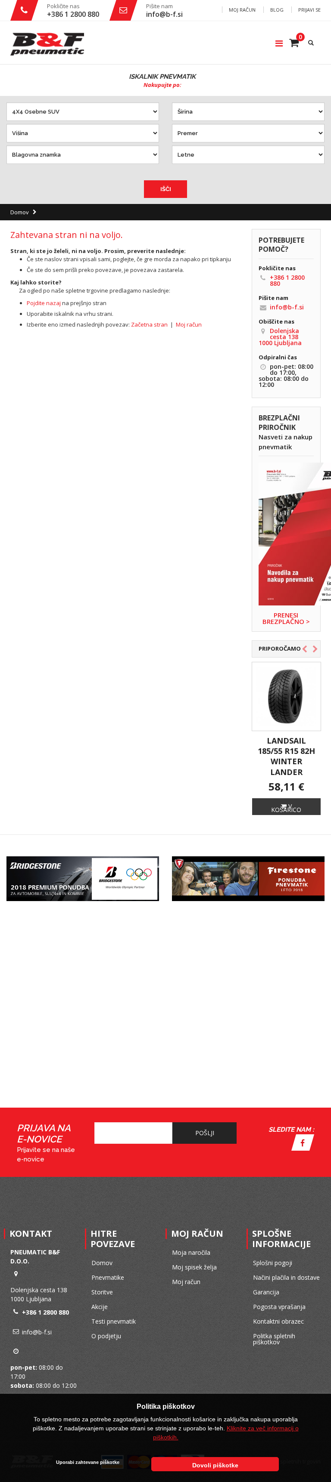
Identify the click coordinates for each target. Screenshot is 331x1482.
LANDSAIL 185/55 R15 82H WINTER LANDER (286, 756)
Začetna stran (149, 324)
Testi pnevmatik (113, 1321)
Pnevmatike (107, 1277)
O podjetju (106, 1336)
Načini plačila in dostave (286, 1277)
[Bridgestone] (82, 859)
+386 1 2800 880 (73, 14)
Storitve (102, 1292)
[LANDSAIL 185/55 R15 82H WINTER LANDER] (286, 696)
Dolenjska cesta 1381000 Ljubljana (280, 337)
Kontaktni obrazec (278, 1321)
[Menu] (279, 43)
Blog (277, 9)
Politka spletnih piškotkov (274, 1339)
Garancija (266, 1292)
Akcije (99, 1307)
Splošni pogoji (272, 1263)
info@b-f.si (164, 14)
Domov (19, 212)
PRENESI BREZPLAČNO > (286, 618)
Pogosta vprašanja (279, 1307)
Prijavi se (309, 9)
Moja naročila (191, 1252)
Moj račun (242, 9)
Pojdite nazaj (44, 303)
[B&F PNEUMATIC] (47, 44)
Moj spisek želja (194, 1267)
